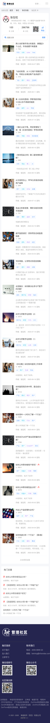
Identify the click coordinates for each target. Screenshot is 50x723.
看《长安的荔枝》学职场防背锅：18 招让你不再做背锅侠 (29, 100)
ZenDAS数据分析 (7, 704)
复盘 (17, 242)
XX (28, 108)
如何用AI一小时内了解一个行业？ (29, 414)
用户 (23, 80)
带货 (23, 420)
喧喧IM (43, 699)
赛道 (33, 541)
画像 (33, 189)
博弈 (23, 217)
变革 (34, 345)
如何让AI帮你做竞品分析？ (26, 487)
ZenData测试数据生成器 (40, 702)
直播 (17, 420)
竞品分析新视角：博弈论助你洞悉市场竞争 (29, 209)
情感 (34, 471)
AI (32, 164)
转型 (29, 295)
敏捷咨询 (23, 707)
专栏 (17, 10)
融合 (34, 295)
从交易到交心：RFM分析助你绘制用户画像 (29, 181)
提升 (23, 267)
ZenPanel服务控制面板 (9, 707)
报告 (28, 541)
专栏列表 (25, 10)
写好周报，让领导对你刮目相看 (28, 261)
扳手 (17, 516)
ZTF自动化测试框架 (21, 702)
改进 (28, 242)
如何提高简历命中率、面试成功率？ (28, 388)
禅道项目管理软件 (16, 699)
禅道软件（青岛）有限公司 (31, 715)
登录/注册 (38, 3)
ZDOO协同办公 (6, 702)
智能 (34, 493)
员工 (34, 320)
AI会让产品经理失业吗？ (25, 509)
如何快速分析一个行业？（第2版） (30, 535)
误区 (33, 242)
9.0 (24, 718)
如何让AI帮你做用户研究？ (26, 464)
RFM (28, 189)
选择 (28, 217)
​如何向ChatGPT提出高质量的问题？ (28, 438)
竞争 (17, 217)
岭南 (28, 136)
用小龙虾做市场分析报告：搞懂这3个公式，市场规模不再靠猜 (30, 45)
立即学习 (5, 657)
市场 (17, 52)
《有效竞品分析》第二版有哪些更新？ (29, 156)
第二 (28, 164)
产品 (17, 395)
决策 (33, 267)
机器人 (24, 471)
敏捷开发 (35, 699)
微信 (28, 80)
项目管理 (35, 136)
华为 (29, 320)
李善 (32, 108)
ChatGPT (30, 446)
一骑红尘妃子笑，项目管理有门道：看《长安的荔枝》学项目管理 (29, 128)
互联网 (34, 80)
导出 (42, 30)
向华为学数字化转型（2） (26, 314)
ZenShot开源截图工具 (40, 704)
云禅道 (27, 699)
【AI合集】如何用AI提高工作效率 (29, 364)
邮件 (23, 108)
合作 (33, 217)
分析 (23, 52)
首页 (11, 10)
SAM (28, 52)
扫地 (29, 471)
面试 (23, 395)
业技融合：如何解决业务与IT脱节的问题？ (29, 287)
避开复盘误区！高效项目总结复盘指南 (29, 234)
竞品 (23, 164)
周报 (28, 267)
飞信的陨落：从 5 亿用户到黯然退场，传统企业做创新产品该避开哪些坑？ (29, 73)
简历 (28, 395)
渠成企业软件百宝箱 (23, 704)
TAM (33, 52)
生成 (26, 370)
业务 (29, 345)
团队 (23, 242)
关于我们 (5, 650)
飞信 (17, 80)
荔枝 (17, 108)
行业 (28, 420)
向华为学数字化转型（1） (26, 339)
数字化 (24, 295)
